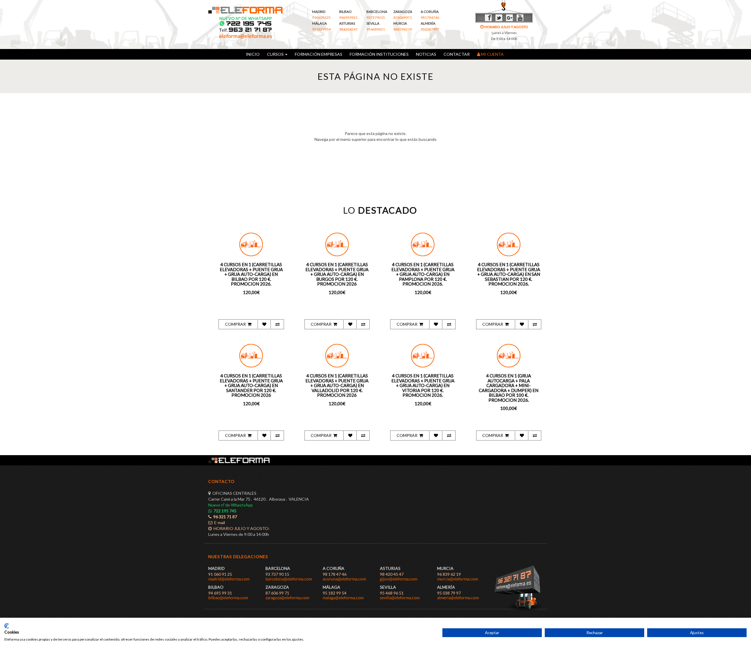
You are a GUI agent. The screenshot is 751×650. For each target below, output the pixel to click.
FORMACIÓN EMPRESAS (318, 54)
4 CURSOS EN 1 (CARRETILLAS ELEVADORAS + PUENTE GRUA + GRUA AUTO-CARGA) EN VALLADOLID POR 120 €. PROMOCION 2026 (336, 385)
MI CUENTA (492, 54)
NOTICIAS (426, 54)
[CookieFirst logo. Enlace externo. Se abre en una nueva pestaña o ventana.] (6, 626)
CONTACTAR (456, 54)
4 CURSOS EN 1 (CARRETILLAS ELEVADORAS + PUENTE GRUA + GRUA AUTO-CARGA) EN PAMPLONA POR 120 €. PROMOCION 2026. (422, 274)
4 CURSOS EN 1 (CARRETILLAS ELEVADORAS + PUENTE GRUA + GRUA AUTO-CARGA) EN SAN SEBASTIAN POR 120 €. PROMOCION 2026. (508, 274)
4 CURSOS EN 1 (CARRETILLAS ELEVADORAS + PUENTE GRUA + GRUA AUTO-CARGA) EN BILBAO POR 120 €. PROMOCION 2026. (251, 274)
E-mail (218, 522)
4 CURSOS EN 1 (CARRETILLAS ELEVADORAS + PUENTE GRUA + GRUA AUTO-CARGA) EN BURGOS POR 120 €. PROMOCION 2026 (336, 274)
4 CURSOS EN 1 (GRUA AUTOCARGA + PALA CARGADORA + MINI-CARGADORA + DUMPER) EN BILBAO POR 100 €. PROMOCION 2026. (508, 388)
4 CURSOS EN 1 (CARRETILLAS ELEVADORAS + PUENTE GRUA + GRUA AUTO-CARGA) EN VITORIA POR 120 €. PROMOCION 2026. (422, 385)
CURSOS (275, 54)
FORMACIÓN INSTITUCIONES (379, 54)
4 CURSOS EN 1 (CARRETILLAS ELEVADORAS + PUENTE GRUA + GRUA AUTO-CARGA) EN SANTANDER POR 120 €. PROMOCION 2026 (251, 385)
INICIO (252, 54)
